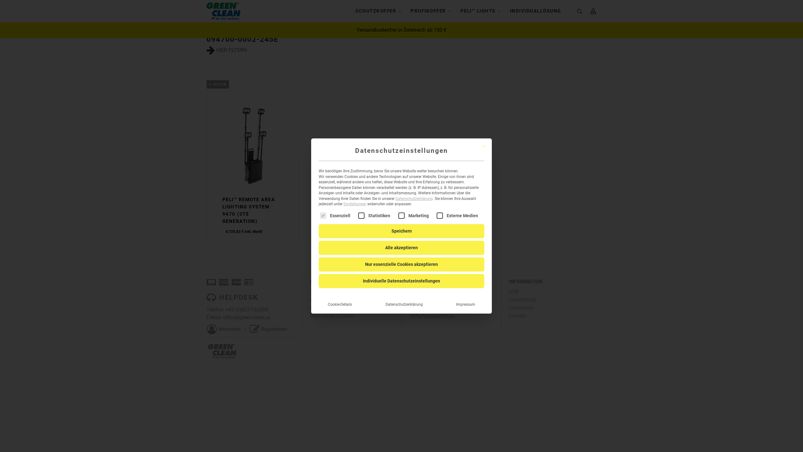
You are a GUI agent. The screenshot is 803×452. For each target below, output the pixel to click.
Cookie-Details (340, 304)
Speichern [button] (401, 231)
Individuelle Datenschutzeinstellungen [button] (401, 280)
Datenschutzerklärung (414, 198)
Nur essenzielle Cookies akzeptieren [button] (401, 264)
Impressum (465, 304)
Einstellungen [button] (354, 204)
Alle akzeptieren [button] (401, 247)
